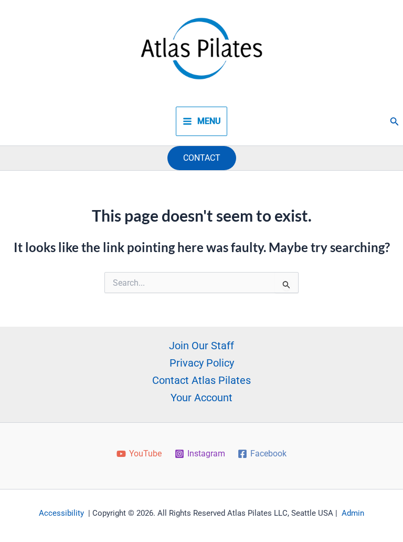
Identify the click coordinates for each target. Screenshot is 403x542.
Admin (353, 513)
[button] (394, 121)
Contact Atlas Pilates (201, 380)
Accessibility (61, 513)
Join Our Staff (201, 345)
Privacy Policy (201, 363)
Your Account (201, 397)
